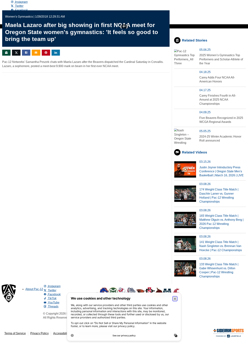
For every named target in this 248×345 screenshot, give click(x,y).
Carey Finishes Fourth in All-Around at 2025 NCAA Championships (217, 99)
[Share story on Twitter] (16, 53)
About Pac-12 (34, 289)
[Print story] (6, 53)
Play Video (124, 26)
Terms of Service (15, 333)
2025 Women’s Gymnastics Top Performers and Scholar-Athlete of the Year (221, 59)
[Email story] (36, 53)
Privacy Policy (39, 333)
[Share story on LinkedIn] (56, 53)
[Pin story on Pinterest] (46, 53)
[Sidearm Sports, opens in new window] (228, 334)
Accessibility (61, 333)
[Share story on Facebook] (26, 53)
